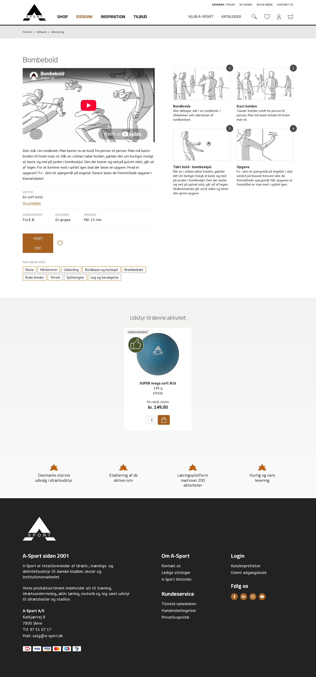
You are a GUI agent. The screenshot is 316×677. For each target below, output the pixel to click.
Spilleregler (75, 277)
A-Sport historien (176, 579)
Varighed (90, 214)
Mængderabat (138, 332)
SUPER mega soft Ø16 (157, 383)
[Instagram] (252, 596)
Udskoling (71, 269)
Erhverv (218, 4)
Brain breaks (34, 277)
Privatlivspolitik (175, 617)
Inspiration (113, 16)
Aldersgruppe (32, 214)
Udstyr (28, 192)
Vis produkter (32, 203)
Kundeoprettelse (245, 565)
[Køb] (164, 420)
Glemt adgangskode (248, 572)
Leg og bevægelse (104, 277)
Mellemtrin (48, 269)
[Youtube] (262, 596)
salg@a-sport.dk (48, 635)
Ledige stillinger (175, 572)
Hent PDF (38, 243)
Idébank (84, 16)
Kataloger (231, 16)
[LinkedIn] (243, 596)
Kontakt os (285, 4)
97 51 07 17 (40, 629)
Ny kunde (245, 4)
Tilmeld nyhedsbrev (178, 603)
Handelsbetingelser (178, 610)
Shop (62, 16)
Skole (29, 269)
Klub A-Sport (201, 16)
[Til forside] (34, 12)
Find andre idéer (34, 262)
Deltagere (62, 214)
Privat (231, 4)
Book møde (265, 4)
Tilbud (140, 16)
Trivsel (55, 277)
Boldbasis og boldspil (101, 269)
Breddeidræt (133, 269)
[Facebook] (234, 596)
